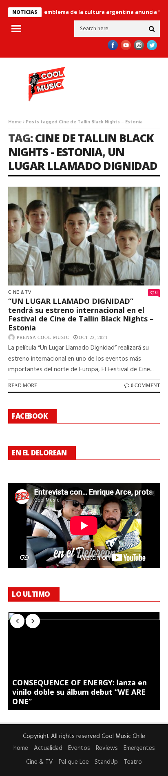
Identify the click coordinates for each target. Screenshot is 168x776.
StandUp (106, 762)
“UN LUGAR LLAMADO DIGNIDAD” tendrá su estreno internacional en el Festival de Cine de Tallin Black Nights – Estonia (81, 314)
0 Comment (145, 385)
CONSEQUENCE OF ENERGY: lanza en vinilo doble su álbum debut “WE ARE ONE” (79, 692)
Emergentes (139, 748)
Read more (22, 385)
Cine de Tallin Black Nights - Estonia (80, 144)
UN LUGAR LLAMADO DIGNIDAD (82, 158)
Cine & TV (19, 292)
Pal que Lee (74, 762)
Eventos (79, 748)
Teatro (133, 762)
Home (15, 122)
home (20, 748)
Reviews (107, 748)
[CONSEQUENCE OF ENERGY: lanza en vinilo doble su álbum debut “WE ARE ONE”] (84, 661)
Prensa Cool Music (43, 337)
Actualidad (48, 748)
